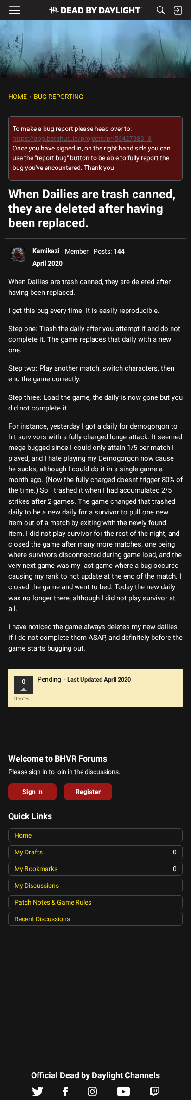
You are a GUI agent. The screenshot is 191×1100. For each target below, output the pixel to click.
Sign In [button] (32, 791)
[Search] (161, 10)
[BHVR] (95, 10)
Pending (49, 679)
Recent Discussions (42, 919)
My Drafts (95, 852)
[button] (17, 255)
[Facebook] (65, 1094)
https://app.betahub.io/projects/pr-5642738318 (82, 138)
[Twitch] (154, 1094)
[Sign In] (177, 10)
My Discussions (36, 885)
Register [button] (88, 791)
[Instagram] (92, 1094)
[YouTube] (123, 1094)
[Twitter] (38, 1094)
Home (23, 835)
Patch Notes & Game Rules (52, 902)
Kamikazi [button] (46, 250)
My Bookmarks (95, 868)
